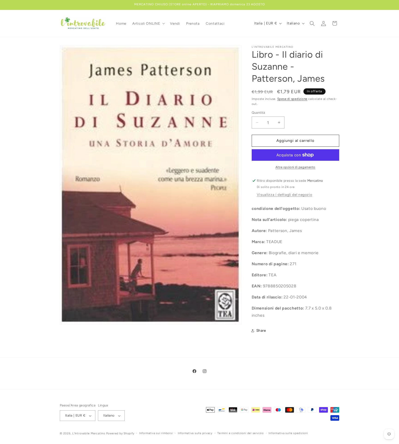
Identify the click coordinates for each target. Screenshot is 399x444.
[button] (148, 23)
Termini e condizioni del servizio (240, 433)
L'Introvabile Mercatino (88, 433)
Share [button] (261, 330)
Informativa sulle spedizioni (288, 433)
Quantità (258, 112)
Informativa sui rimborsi (156, 433)
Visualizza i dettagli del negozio (284, 194)
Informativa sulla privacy (195, 433)
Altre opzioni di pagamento (295, 167)
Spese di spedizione (292, 99)
